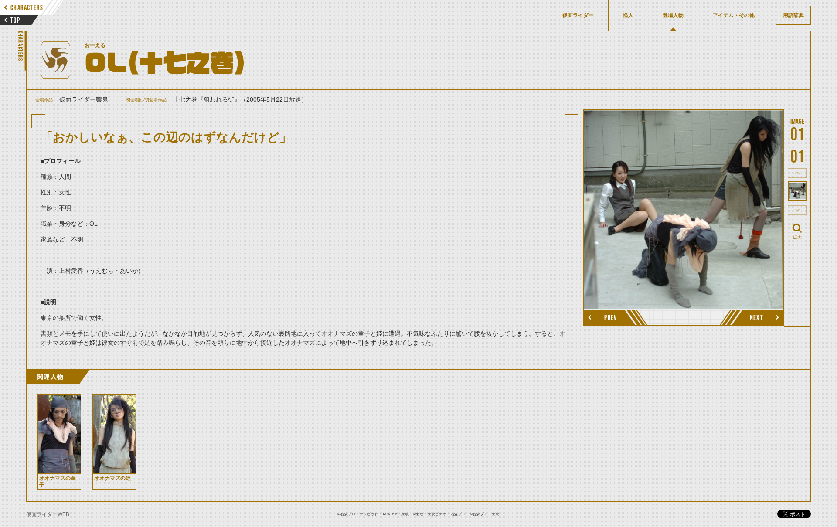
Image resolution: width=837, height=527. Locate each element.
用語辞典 (793, 15)
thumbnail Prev (797, 173)
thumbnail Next (797, 210)
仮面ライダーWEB (47, 514)
